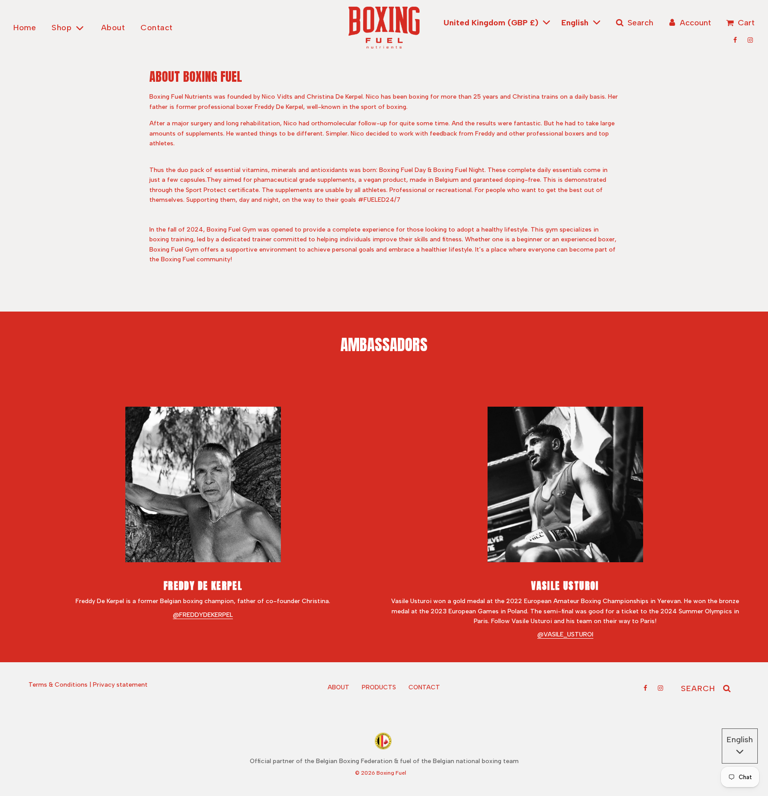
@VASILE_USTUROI (565, 634)
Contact (156, 27)
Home (24, 27)
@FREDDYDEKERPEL (203, 615)
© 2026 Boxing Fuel (380, 773)
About (113, 27)
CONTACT (424, 687)
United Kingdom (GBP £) (492, 23)
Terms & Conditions (58, 684)
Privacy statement (120, 684)
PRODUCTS (379, 687)
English (576, 23)
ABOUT (338, 687)
